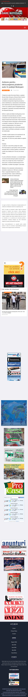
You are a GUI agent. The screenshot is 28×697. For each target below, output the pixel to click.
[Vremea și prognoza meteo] (21, 497)
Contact (14, 633)
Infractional (6, 90)
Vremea (5, 497)
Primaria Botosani (15, 661)
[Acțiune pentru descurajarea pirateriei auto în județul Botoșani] (14, 69)
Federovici (6, 664)
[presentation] (25, 289)
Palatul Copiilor (4, 661)
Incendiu (24, 661)
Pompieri (20, 664)
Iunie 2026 (14, 647)
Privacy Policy (14, 631)
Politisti (19, 661)
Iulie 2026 (14, 644)
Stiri (17, 663)
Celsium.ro (17, 521)
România (19, 663)
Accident (3, 663)
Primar (22, 661)
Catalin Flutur (24, 664)
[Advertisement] (14, 44)
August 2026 (14, 642)
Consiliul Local (23, 663)
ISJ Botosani (14, 664)
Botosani (2, 664)
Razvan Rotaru (7, 663)
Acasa (14, 628)
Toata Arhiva (14, 652)
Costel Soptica (15, 666)
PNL (11, 663)
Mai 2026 (14, 650)
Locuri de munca (9, 661)
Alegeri (18, 664)
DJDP (12, 666)
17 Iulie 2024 (15, 90)
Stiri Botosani (10, 664)
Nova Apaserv (14, 663)
